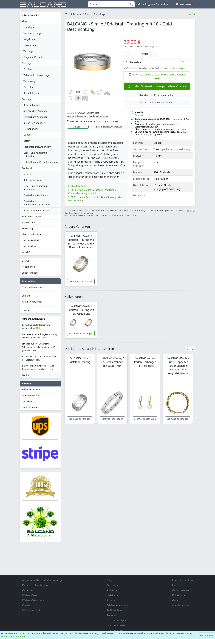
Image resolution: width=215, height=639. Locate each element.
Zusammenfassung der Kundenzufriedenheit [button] (87, 116)
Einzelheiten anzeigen (81, 333)
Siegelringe (29, 39)
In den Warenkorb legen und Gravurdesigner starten (158, 76)
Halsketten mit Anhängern (37, 146)
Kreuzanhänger (31, 104)
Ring (24, 21)
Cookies (27, 605)
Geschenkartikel (30, 240)
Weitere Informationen (13, 636)
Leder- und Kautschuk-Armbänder (35, 187)
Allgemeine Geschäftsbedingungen (43, 580)
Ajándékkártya (180, 605)
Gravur (25, 260)
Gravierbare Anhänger (35, 116)
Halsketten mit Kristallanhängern (41, 162)
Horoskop (27, 401)
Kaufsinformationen (125, 215)
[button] (92, 62)
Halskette (27, 134)
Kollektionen (28, 266)
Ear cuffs (28, 87)
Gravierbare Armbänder (36, 195)
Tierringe (28, 51)
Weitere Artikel (31, 610)
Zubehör (26, 252)
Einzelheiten (140, 115)
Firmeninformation (32, 287)
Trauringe (28, 27)
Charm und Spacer (32, 234)
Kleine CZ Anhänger (34, 122)
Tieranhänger (30, 128)
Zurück (191, 14)
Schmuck (76, 14)
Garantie (27, 590)
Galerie (25, 310)
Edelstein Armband (32, 216)
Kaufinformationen (32, 301)
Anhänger (27, 98)
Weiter (25, 375)
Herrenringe (30, 45)
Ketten (26, 140)
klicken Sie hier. (176, 68)
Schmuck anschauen (81, 281)
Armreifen (28, 173)
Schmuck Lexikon (31, 389)
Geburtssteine (29, 407)
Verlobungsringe (32, 33)
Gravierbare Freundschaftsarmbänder (37, 203)
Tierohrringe (30, 81)
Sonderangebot (30, 272)
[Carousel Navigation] (190, 348)
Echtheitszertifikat (77, 185)
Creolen (27, 69)
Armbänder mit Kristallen (36, 210)
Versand (26, 295)
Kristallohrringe (31, 93)
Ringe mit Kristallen (33, 57)
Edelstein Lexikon (31, 395)
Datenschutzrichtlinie (35, 585)
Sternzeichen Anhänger (35, 110)
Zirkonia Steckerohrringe (36, 75)
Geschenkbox (29, 246)
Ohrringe (27, 63)
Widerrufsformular (33, 600)
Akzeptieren (206, 634)
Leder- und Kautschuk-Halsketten (35, 154)
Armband (27, 168)
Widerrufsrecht (31, 595)
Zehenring (27, 228)
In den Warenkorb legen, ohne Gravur (158, 86)
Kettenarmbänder (32, 179)
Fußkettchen (28, 222)
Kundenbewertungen (33, 318)
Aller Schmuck (29, 15)
